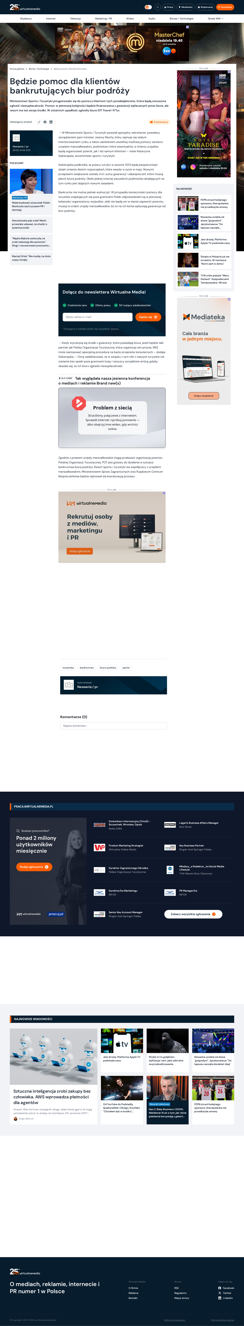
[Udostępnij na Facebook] (46, 122)
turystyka (68, 667)
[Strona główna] (25, 7)
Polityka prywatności (174, 1320)
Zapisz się (145, 317)
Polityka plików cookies (222, 1320)
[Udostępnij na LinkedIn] (50, 122)
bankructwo (87, 667)
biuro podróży (108, 667)
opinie (126, 667)
